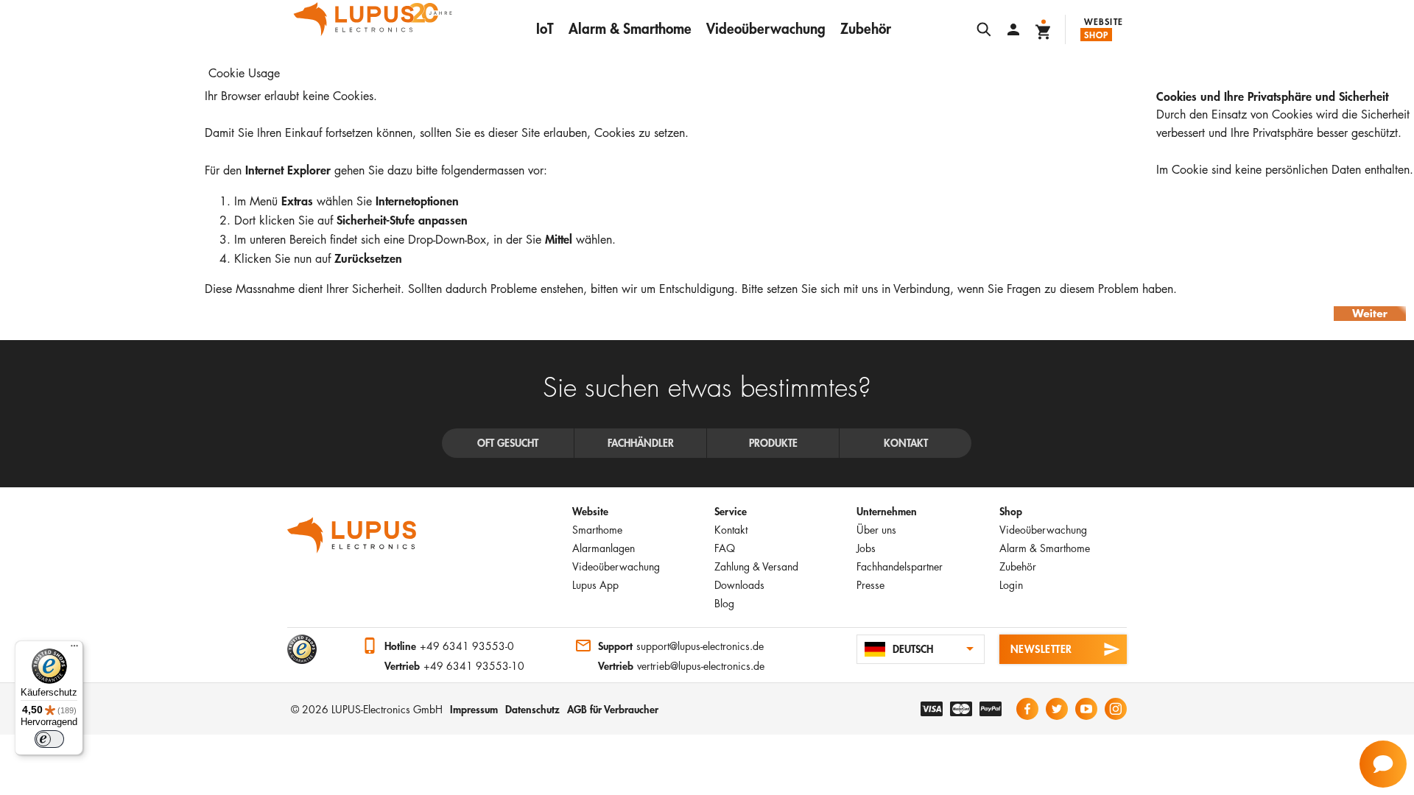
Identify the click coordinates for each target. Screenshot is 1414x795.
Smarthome (597, 530)
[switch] (49, 739)
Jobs (866, 548)
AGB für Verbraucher (612, 709)
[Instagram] (1116, 709)
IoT (545, 28)
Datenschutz (532, 709)
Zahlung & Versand (756, 566)
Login (1011, 585)
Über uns (876, 530)
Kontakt (731, 530)
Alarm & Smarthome (630, 28)
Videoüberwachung (766, 28)
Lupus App (595, 585)
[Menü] (74, 649)
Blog (724, 603)
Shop (1096, 34)
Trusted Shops (302, 649)
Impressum (474, 709)
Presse (870, 585)
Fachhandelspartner (900, 566)
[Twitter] (1057, 709)
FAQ (724, 548)
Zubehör (865, 28)
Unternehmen (887, 511)
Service (730, 511)
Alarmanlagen (603, 548)
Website (1103, 21)
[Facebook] (1027, 709)
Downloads (739, 585)
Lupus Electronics (352, 535)
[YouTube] (1086, 709)
